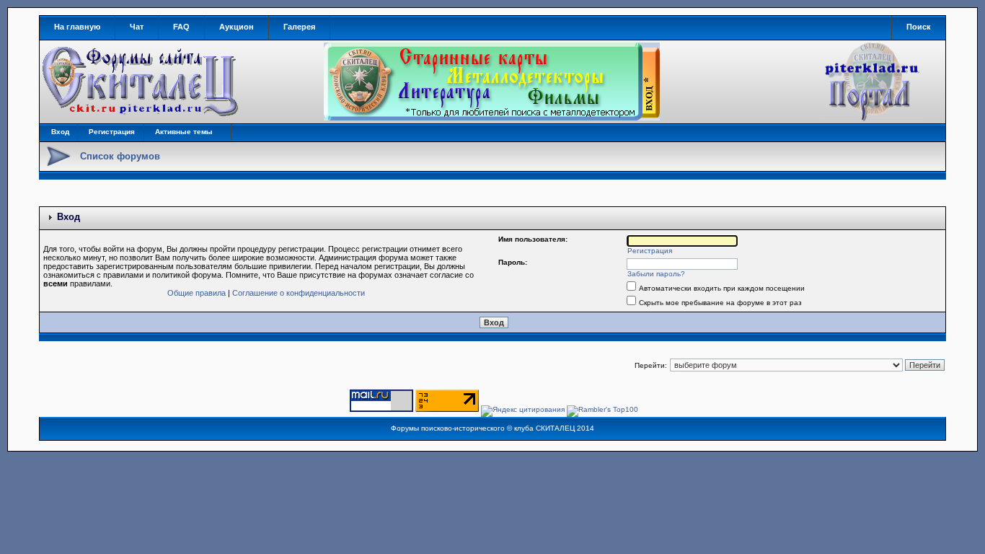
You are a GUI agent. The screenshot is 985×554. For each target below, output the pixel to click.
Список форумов (120, 156)
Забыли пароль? (656, 274)
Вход (60, 132)
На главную (77, 26)
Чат (136, 26)
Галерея (299, 26)
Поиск (918, 26)
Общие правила (196, 293)
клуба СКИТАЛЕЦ (544, 428)
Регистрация (112, 132)
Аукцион (236, 26)
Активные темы (184, 132)
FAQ (181, 26)
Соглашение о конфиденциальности (298, 293)
